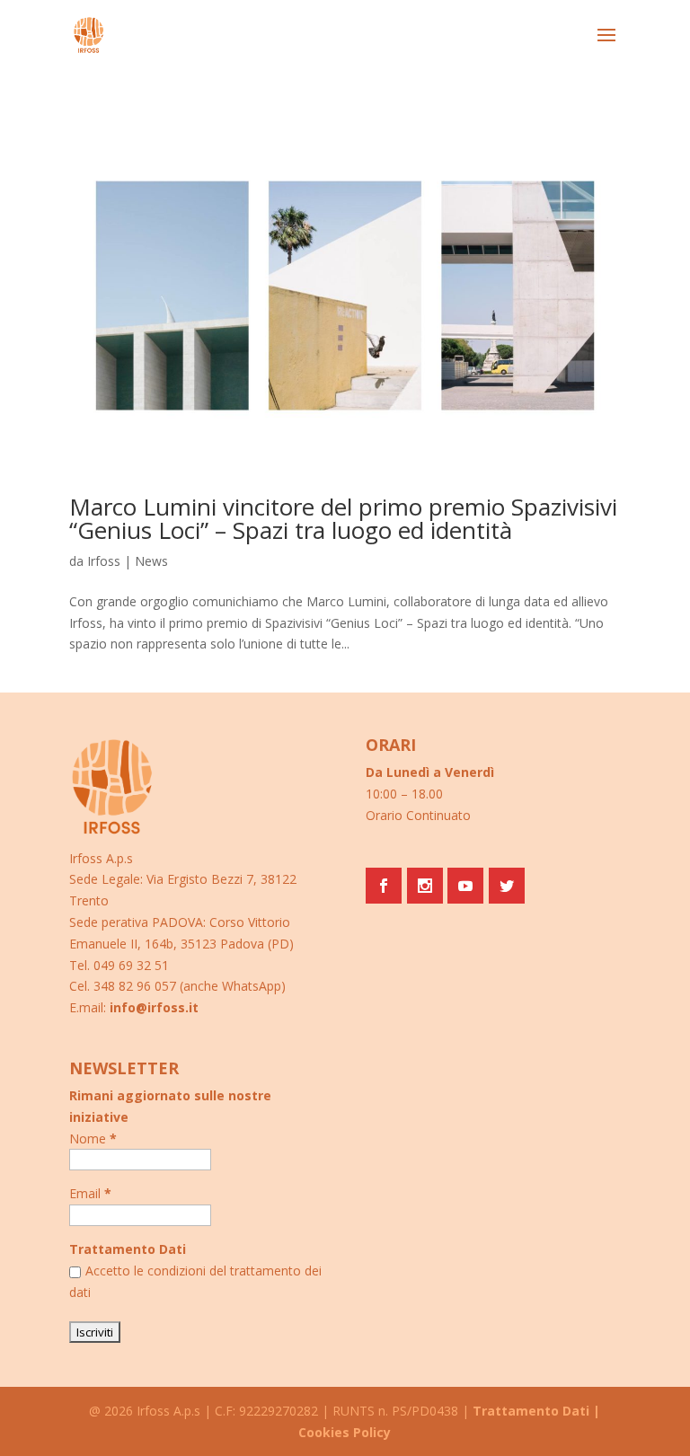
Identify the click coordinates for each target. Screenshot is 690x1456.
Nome (93, 1138)
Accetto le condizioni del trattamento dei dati (195, 1281)
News (151, 560)
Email (90, 1193)
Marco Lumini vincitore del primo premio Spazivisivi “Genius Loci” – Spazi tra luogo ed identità (343, 518)
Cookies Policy (344, 1432)
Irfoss (103, 560)
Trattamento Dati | (536, 1410)
